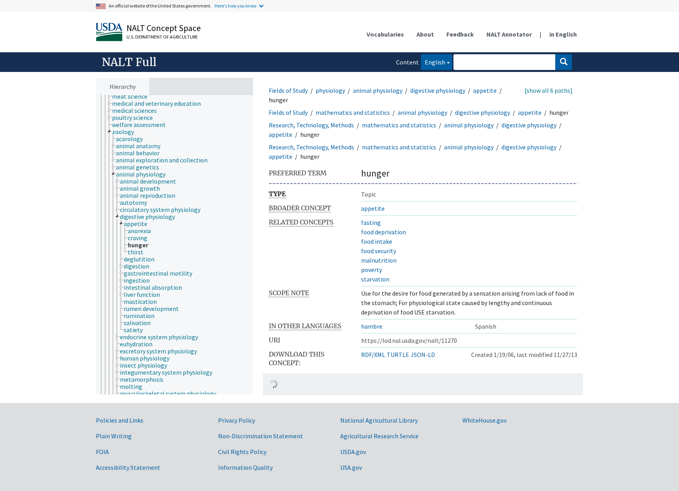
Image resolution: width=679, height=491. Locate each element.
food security (378, 251)
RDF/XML (373, 355)
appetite (485, 90)
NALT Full (129, 62)
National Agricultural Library (379, 420)
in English (563, 34)
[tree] (174, 245)
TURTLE (398, 355)
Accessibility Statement (128, 467)
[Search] (563, 62)
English (433, 62)
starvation (375, 279)
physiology (330, 90)
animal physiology (377, 90)
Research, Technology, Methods (311, 125)
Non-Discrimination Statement (260, 436)
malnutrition (378, 260)
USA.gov (351, 467)
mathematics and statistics (353, 112)
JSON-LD (423, 355)
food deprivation (383, 232)
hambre (371, 326)
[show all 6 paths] (549, 90)
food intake (376, 241)
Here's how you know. (236, 6)
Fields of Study (288, 90)
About (425, 34)
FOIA (102, 452)
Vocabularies (385, 34)
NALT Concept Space (164, 27)
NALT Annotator (509, 34)
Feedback (460, 34)
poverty (371, 270)
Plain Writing (114, 436)
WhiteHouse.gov (484, 420)
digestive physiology (437, 90)
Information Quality (245, 467)
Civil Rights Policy (242, 452)
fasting (371, 222)
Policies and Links (119, 420)
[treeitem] (133, 96)
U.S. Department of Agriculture (162, 37)
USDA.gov (353, 452)
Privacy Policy (236, 420)
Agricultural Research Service (379, 436)
